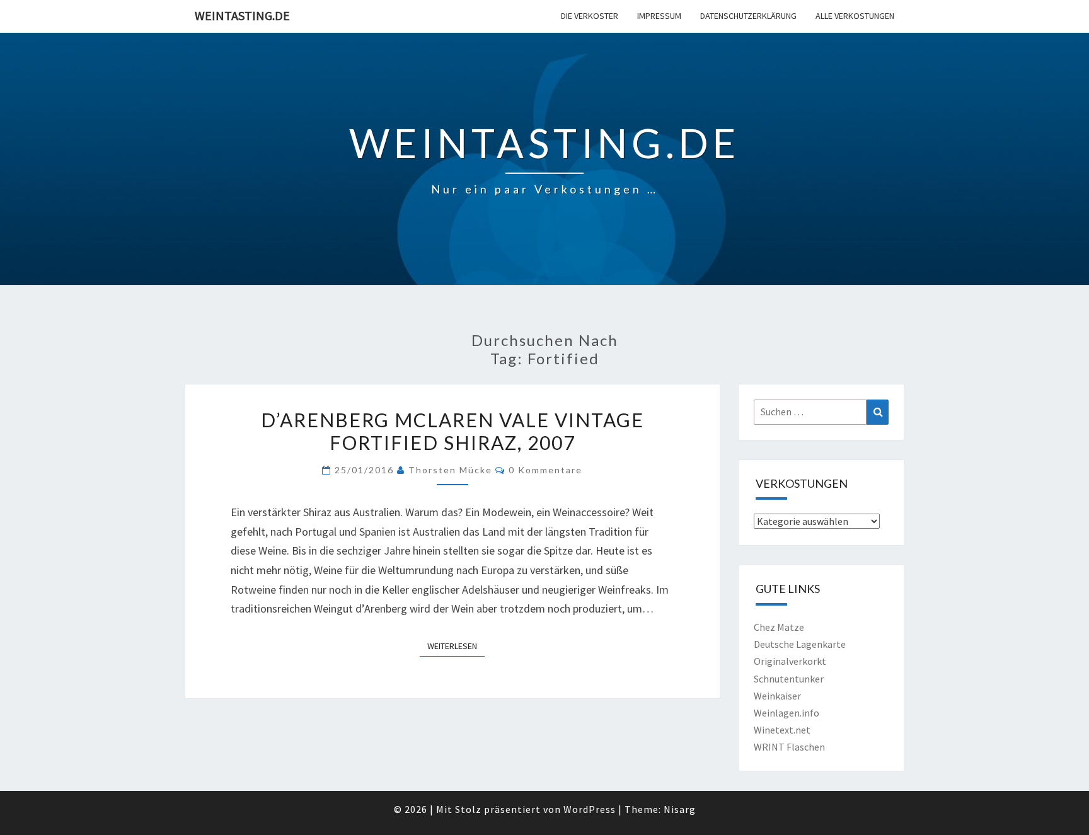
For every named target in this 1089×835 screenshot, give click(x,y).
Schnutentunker (789, 678)
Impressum (659, 15)
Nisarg (680, 809)
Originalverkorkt (790, 661)
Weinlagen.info (786, 712)
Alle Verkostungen (854, 15)
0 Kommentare (545, 469)
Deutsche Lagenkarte (800, 644)
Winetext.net (782, 729)
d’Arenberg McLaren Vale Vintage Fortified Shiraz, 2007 (452, 431)
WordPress (589, 809)
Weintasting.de (242, 15)
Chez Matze (779, 627)
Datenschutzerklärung (748, 15)
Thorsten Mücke (450, 469)
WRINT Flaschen (789, 746)
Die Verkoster (589, 15)
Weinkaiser (777, 695)
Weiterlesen (456, 646)
